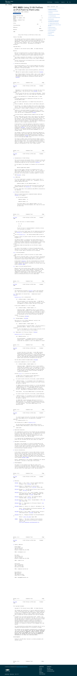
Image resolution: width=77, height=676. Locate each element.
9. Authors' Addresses (51, 35)
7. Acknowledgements (51, 32)
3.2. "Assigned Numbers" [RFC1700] (53, 23)
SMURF (24, 264)
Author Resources (42, 673)
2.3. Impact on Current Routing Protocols (54, 17)
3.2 (14, 318)
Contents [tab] (48, 6)
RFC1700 (26, 318)
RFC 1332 (25, 490)
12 (19, 509)
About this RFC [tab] (53, 6)
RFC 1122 (34, 487)
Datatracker (41, 672)
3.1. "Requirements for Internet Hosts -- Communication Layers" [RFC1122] (54, 21)
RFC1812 (34, 112)
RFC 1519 (31, 494)
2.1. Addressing (50, 12)
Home (6, 4)
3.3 (14, 332)
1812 (20, 504)
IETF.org (40, 668)
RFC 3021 (15, 85)
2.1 (14, 177)
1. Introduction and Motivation (52, 9)
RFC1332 (23, 127)
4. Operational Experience (51, 27)
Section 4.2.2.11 (18, 334)
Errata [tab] (57, 6)
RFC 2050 (23, 509)
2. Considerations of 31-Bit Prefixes (53, 11)
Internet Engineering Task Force (22, 666)
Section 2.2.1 (22, 234)
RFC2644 (20, 264)
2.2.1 (14, 252)
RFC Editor (49, 668)
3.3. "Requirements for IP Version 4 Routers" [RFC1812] (54, 25)
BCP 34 (25, 516)
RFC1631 (17, 77)
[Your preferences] (70, 2)
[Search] (67, 2)
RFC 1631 (29, 497)
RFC (44, 499)
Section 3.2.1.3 (18, 297)
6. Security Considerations (51, 30)
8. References (50, 33)
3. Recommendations (51, 19)
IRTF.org (40, 669)
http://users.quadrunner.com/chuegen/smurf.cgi (29, 522)
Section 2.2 (28, 186)
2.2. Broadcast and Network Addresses (54, 14)
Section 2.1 (19, 232)
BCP (44, 508)
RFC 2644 (29, 516)
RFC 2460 (31, 512)
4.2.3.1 (20, 373)
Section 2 (31, 290)
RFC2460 (35, 91)
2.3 (14, 266)
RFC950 (26, 135)
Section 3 (38, 162)
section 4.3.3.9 (32, 422)
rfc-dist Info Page (50, 669)
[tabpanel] (55, 22)
